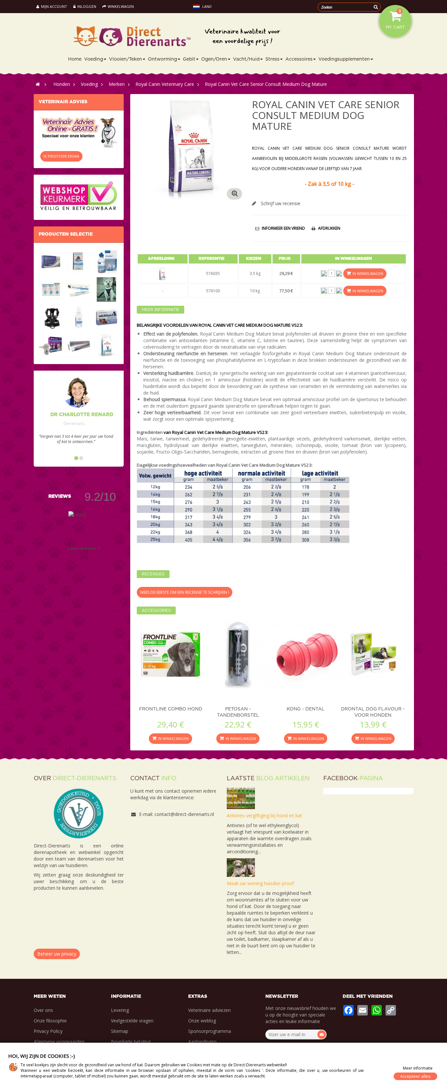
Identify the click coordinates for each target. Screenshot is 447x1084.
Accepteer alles (415, 1076)
